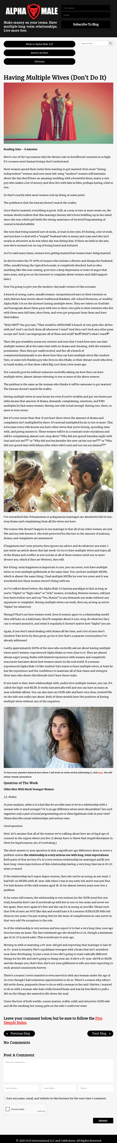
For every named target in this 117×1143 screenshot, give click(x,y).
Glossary (39, 61)
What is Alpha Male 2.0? (39, 44)
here (100, 772)
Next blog (99, 1033)
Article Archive (39, 52)
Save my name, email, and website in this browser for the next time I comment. (57, 1098)
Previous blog (20, 1033)
